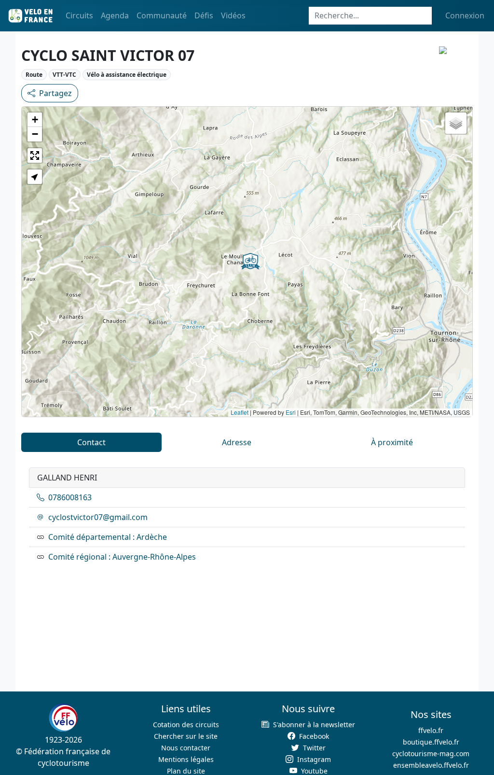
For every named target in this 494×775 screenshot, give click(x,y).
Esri (291, 412)
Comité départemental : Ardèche (107, 537)
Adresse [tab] (236, 442)
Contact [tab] (91, 442)
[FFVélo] (63, 718)
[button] (250, 261)
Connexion (464, 15)
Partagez (55, 93)
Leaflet (239, 412)
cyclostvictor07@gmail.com (98, 517)
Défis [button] (203, 15)
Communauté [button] (162, 15)
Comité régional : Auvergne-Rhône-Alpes (122, 556)
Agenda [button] (115, 15)
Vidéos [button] (233, 15)
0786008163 (70, 497)
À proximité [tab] (392, 442)
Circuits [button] (79, 15)
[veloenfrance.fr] (30, 16)
